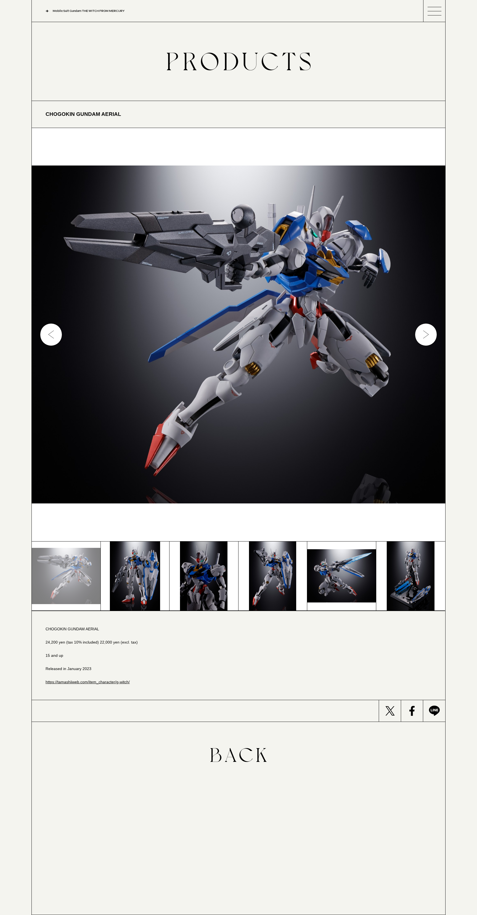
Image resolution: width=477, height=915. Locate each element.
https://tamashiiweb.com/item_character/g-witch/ (88, 682)
